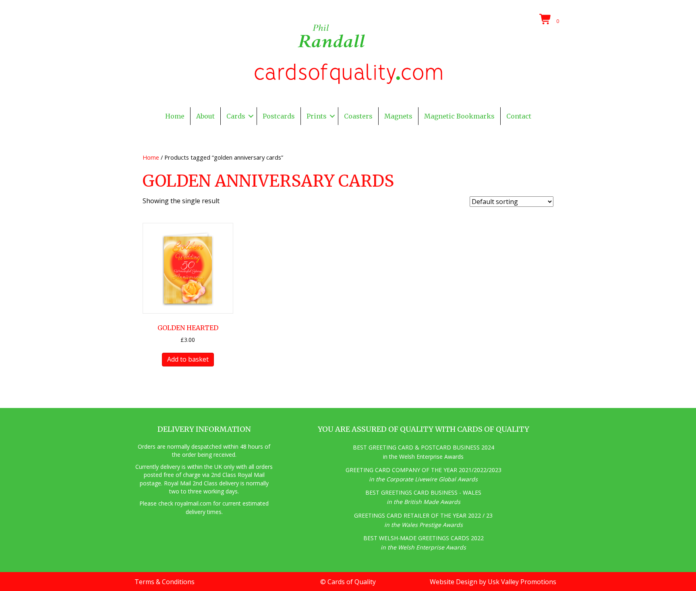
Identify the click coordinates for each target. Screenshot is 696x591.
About (205, 116)
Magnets (398, 116)
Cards (235, 116)
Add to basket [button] (188, 359)
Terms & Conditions (165, 581)
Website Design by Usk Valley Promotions (493, 581)
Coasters (358, 116)
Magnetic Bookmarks (459, 116)
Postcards (279, 116)
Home (174, 116)
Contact (518, 116)
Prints (317, 116)
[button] (251, 116)
